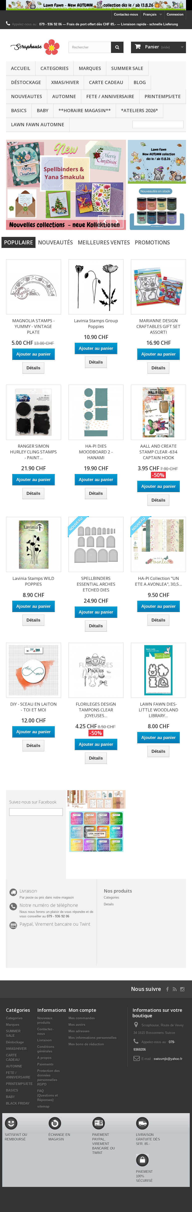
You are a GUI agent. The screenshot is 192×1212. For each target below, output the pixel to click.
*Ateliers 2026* (139, 110)
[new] (157, 208)
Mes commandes (81, 1018)
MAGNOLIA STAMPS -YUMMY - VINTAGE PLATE (33, 326)
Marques (90, 68)
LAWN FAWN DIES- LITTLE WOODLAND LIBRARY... (158, 709)
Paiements (45, 1064)
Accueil (20, 68)
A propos (44, 1058)
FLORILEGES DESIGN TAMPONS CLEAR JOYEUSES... (96, 709)
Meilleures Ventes (104, 242)
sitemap (43, 1106)
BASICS (18, 110)
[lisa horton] (96, 831)
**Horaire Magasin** (84, 110)
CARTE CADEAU (106, 82)
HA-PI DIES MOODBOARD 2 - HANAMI (96, 451)
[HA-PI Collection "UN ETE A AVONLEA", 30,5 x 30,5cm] (159, 544)
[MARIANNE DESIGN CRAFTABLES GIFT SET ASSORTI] (159, 287)
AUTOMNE (64, 96)
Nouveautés (55, 242)
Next (117, 221)
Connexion (175, 14)
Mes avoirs (76, 1025)
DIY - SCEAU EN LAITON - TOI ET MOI (33, 707)
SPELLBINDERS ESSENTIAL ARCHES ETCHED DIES (96, 584)
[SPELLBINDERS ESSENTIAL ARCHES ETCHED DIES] (96, 544)
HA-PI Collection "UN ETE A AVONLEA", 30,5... (158, 581)
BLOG (140, 82)
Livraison (44, 1040)
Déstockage (26, 82)
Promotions (152, 242)
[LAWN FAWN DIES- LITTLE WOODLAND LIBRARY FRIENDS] (159, 670)
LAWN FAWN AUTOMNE (37, 124)
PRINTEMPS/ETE (162, 96)
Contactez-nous (126, 14)
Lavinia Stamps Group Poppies (96, 323)
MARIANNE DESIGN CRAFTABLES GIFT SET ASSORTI (158, 326)
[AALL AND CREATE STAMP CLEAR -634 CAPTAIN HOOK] (159, 412)
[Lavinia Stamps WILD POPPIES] (33, 544)
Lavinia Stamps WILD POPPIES (33, 581)
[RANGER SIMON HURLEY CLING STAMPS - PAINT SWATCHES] (33, 412)
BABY (42, 110)
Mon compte (82, 1010)
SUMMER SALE (127, 68)
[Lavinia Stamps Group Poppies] (96, 287)
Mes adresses (79, 1031)
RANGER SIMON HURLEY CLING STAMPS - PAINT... (33, 451)
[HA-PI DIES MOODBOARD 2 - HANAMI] (96, 412)
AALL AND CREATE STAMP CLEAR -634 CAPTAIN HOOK (158, 451)
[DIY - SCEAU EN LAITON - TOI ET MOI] (33, 670)
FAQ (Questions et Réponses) (47, 1095)
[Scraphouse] (33, 47)
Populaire (18, 242)
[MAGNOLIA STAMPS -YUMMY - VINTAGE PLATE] (33, 287)
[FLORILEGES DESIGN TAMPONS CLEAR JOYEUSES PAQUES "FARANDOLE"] (96, 670)
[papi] (110, 185)
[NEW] (157, 161)
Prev (104, 221)
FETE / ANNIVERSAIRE (110, 96)
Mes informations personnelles (92, 1038)
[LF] (96, 5)
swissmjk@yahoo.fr (168, 1059)
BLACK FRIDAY (18, 1103)
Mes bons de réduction (86, 1044)
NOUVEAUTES (26, 96)
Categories (54, 68)
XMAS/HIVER (65, 82)
